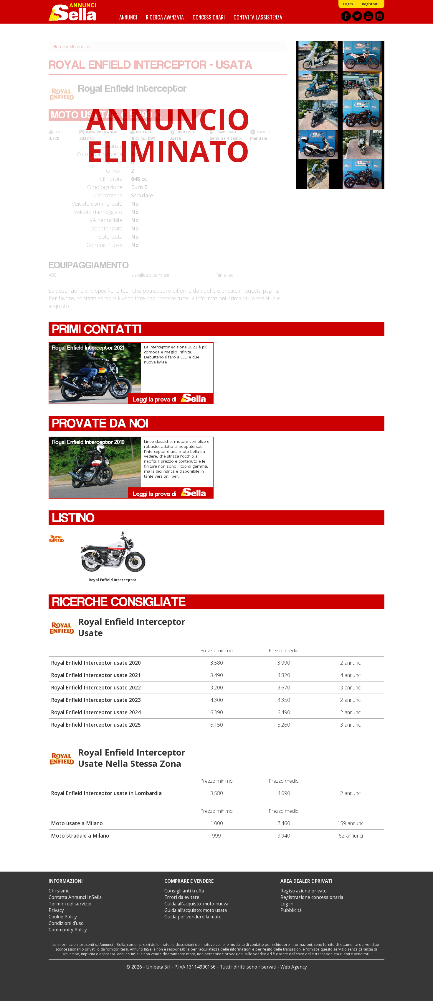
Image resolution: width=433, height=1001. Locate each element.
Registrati (370, 3)
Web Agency (293, 967)
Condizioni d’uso (66, 923)
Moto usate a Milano (77, 823)
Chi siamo (59, 891)
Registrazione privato (303, 891)
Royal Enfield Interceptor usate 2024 (96, 712)
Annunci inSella (76, 12)
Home (59, 46)
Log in (286, 904)
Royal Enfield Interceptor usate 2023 (96, 699)
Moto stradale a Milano (80, 835)
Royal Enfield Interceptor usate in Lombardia (106, 793)
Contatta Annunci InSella (75, 897)
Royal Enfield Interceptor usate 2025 (96, 724)
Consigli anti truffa (184, 891)
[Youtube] (368, 16)
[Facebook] (346, 16)
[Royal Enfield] (62, 628)
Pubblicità (291, 910)
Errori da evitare (181, 897)
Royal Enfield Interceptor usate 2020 (96, 662)
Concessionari (209, 17)
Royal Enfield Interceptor (112, 579)
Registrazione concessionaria (311, 897)
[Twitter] (357, 16)
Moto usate (80, 46)
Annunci (128, 17)
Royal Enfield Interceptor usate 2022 (96, 687)
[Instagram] (379, 16)
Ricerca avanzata (165, 17)
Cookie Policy (63, 917)
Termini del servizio (70, 904)
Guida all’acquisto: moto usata (195, 910)
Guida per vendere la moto (193, 917)
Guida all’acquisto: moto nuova (196, 904)
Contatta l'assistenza (258, 17)
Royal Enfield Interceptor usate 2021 (96, 675)
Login (348, 3)
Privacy (56, 910)
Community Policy (68, 930)
